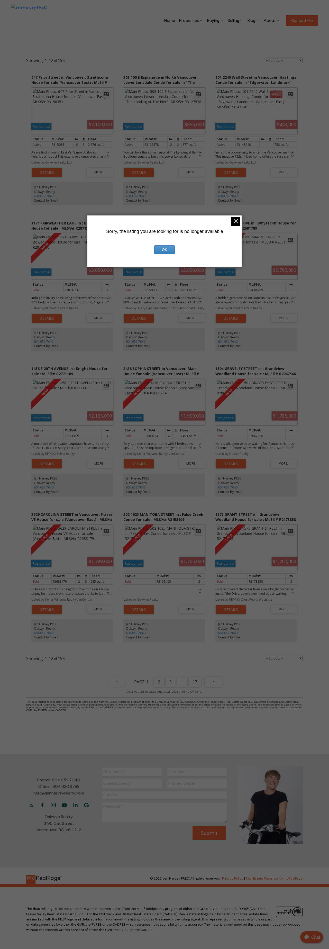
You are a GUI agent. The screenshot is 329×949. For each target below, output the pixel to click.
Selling (233, 20)
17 (195, 682)
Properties (189, 20)
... (182, 682)
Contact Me (302, 20)
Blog (251, 20)
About (270, 20)
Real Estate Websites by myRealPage (274, 878)
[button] (302, 20)
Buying (213, 20)
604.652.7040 (43, 196)
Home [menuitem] (169, 20)
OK (164, 250)
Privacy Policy (232, 878)
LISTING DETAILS (47, 172)
